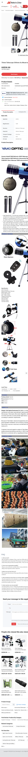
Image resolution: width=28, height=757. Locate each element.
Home (2, 10)
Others (16, 712)
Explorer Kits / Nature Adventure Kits (21, 710)
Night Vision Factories (7, 733)
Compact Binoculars (20, 726)
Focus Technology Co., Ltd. (18, 751)
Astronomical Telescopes (20, 707)
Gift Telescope (21, 740)
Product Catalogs (22, 704)
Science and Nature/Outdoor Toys (9, 710)
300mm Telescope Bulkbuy (8, 743)
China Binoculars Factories (21, 733)
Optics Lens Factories (7, 736)
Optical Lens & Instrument (20, 10)
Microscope (4, 707)
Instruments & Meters (9, 10)
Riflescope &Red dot (5, 712)
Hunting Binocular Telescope (9, 740)
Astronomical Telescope (8, 726)
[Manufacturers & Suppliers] (14, 2)
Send (14, 624)
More (2, 746)
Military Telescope (19, 736)
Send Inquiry (14, 74)
